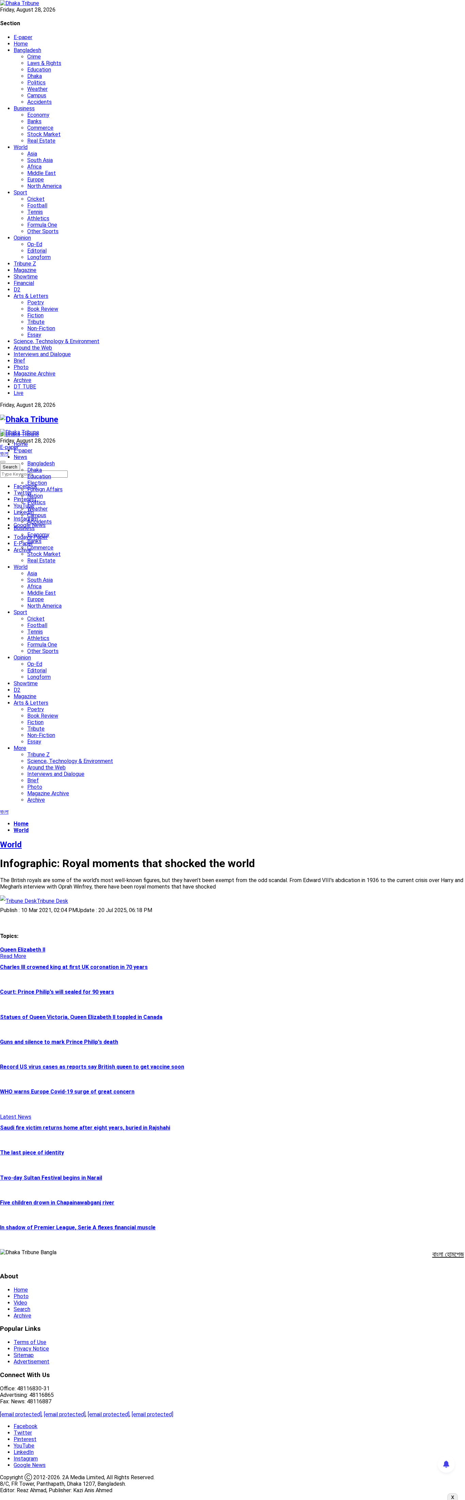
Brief (19, 360)
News (20, 457)
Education (39, 69)
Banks (34, 121)
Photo (21, 367)
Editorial (37, 251)
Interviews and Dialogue (42, 354)
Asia (32, 153)
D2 (17, 289)
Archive (22, 380)
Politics (36, 82)
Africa (34, 166)
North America (44, 186)
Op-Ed (34, 244)
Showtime (26, 276)
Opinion (22, 238)
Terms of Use (30, 1342)
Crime (34, 56)
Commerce (40, 128)
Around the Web (33, 348)
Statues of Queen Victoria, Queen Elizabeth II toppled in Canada (81, 1017)
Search (22, 1309)
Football (37, 205)
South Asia (40, 160)
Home (21, 44)
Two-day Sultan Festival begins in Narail (51, 1178)
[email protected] (21, 1414)
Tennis (35, 212)
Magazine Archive (34, 373)
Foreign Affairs (45, 489)
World (21, 147)
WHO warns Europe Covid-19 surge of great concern (67, 1091)
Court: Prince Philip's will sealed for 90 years (57, 992)
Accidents (39, 102)
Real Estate (41, 141)
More (20, 748)
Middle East (41, 173)
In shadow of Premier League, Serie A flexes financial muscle (78, 1227)
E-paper (23, 37)
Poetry (35, 302)
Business (24, 108)
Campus (36, 95)
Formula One (42, 225)
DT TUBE (25, 386)
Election (37, 483)
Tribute (36, 322)
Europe (35, 179)
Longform (39, 257)
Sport (20, 192)
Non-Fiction (41, 328)
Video (20, 1302)
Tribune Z (25, 263)
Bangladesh (27, 50)
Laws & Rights (44, 63)
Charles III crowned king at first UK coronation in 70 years (74, 967)
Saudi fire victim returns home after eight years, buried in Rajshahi (85, 1127)
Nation (35, 496)
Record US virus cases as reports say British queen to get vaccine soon (92, 1067)
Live (18, 393)
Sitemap (24, 1355)
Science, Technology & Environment (56, 341)
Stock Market (44, 134)
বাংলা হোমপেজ (448, 1254)
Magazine (25, 270)
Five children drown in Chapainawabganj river (57, 1202)
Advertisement (31, 1361)
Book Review (42, 309)
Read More (13, 956)
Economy (38, 115)
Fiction (35, 315)
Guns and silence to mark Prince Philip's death (59, 1042)
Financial (24, 283)
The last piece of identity (32, 1152)
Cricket (36, 199)
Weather (37, 89)
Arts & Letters (31, 296)
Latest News (15, 1117)
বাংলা (4, 453)
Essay (34, 335)
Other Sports (43, 231)
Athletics (38, 218)
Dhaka (34, 76)
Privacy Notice (31, 1348)
